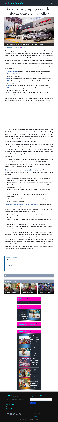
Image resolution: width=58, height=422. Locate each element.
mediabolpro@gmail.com (13, 406)
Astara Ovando (11, 260)
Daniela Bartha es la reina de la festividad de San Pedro (28, 292)
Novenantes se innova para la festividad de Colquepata (11, 292)
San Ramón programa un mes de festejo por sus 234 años (34, 339)
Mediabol (15, 3)
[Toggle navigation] (52, 3)
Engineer (38, 414)
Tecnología (9, 266)
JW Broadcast (39, 412)
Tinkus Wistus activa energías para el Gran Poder (45, 292)
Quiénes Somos (10, 404)
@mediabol (21, 301)
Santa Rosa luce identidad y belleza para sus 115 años (24, 314)
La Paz (8, 269)
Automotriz (9, 263)
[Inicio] (6, 3)
